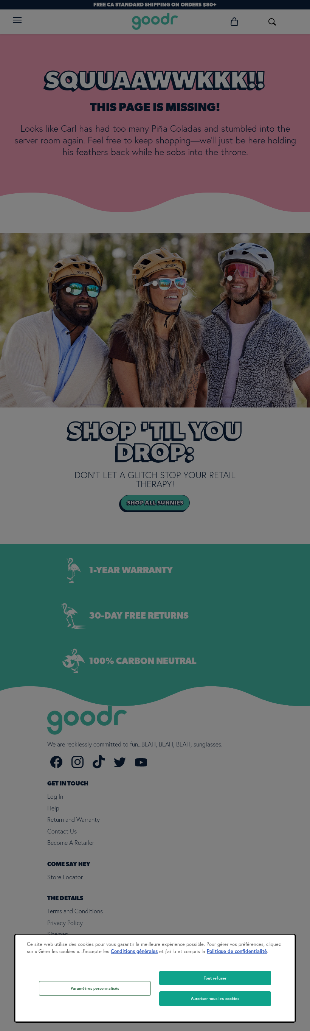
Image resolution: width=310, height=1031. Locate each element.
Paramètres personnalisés (95, 988)
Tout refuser (215, 978)
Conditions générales (134, 951)
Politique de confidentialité (237, 951)
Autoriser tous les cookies (215, 998)
